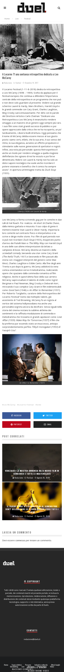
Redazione (8, 83)
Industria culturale (41, 665)
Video (52, 667)
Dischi (42, 667)
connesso (20, 540)
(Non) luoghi (55, 665)
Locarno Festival (26, 405)
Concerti (28, 669)
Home (6, 665)
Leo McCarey (9, 405)
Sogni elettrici (17, 665)
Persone (28, 665)
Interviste (32, 667)
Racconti (17, 669)
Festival (18, 83)
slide (39, 405)
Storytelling (14, 667)
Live (23, 667)
